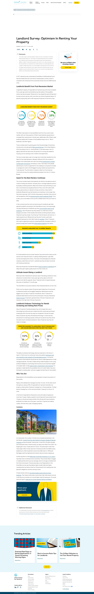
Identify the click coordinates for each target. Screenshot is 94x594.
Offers (64, 2)
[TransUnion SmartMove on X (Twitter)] (20, 587)
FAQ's (47, 2)
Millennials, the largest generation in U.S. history (42, 456)
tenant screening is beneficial (46, 266)
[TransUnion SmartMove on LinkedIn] (15, 587)
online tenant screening (40, 223)
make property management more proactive (41, 366)
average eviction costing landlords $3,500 (41, 196)
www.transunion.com (46, 510)
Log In (71, 2)
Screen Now (24, 495)
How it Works (31, 3)
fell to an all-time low (38, 147)
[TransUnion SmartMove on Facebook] (18, 587)
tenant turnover (20, 298)
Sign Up (76, 2)
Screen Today (68, 67)
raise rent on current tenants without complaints (39, 479)
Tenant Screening (38, 3)
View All (47, 566)
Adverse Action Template (56, 2)
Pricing (42, 2)
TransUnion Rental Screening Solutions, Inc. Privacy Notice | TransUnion (32, 513)
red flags (42, 219)
